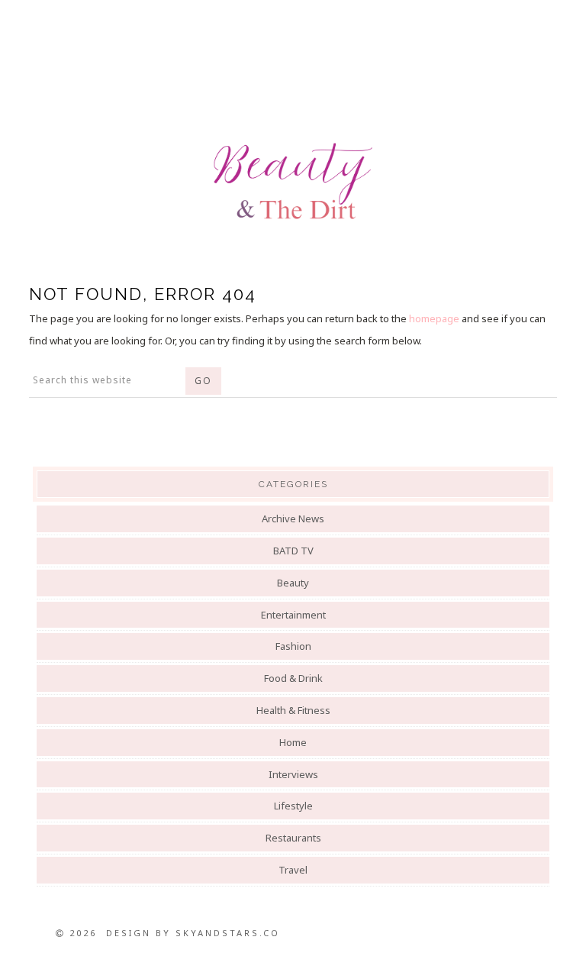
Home (293, 742)
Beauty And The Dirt (293, 181)
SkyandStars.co (227, 932)
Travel (293, 870)
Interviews (293, 774)
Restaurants (293, 838)
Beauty (293, 583)
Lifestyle (293, 805)
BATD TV (293, 550)
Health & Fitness (293, 710)
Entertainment (293, 615)
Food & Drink (293, 678)
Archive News (293, 518)
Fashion (293, 646)
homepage (434, 318)
